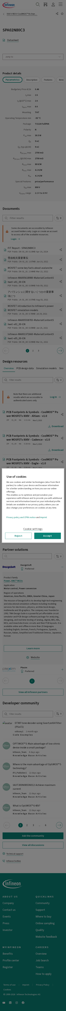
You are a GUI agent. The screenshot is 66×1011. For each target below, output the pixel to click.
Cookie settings (33, 529)
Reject (18, 535)
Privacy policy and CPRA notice (21, 517)
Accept (47, 535)
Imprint (43, 517)
